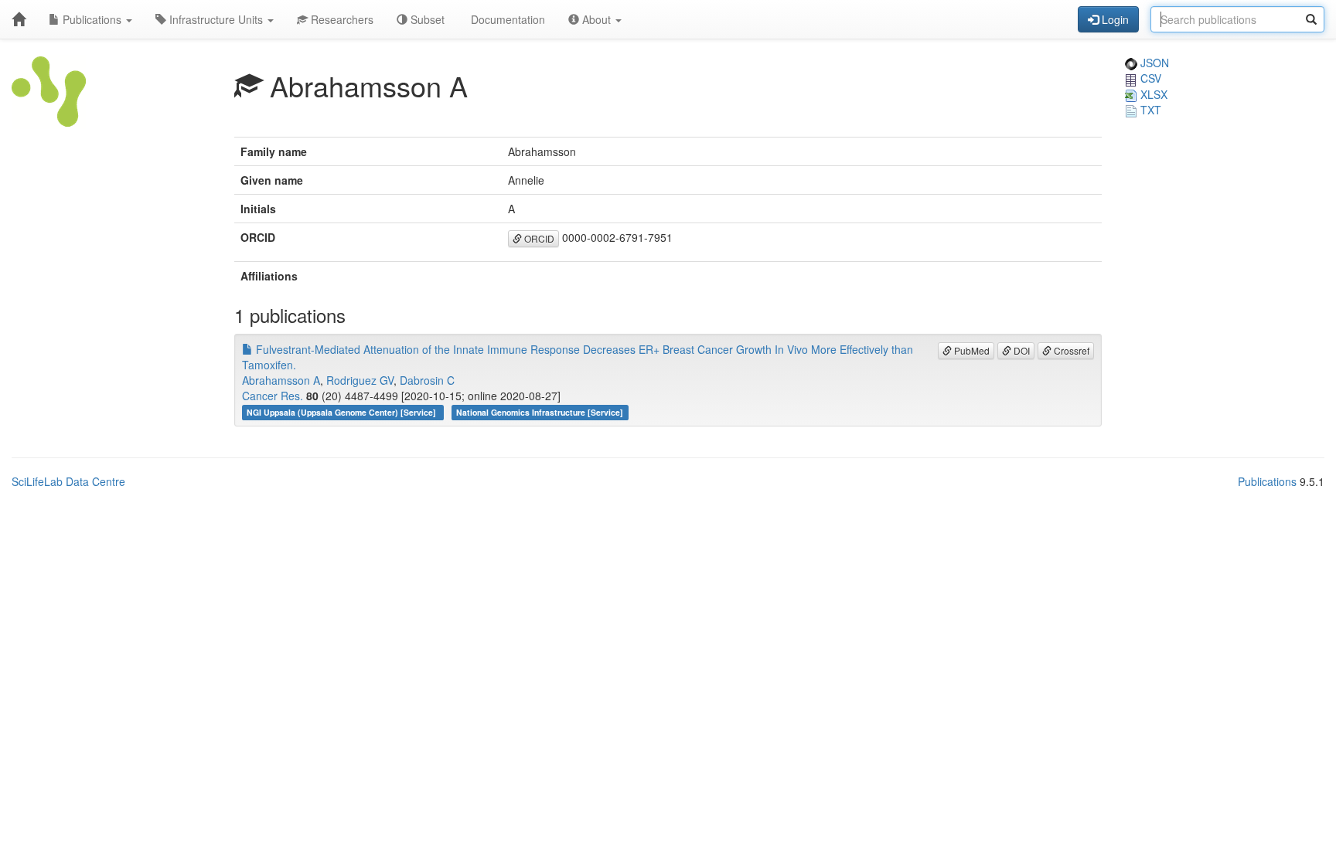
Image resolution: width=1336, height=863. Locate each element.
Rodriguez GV (360, 380)
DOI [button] (1020, 350)
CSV (1149, 78)
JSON (1153, 62)
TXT (1149, 109)
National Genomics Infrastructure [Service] (539, 412)
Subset (426, 19)
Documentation (506, 19)
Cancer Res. (272, 395)
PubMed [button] (971, 350)
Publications (92, 19)
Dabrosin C (427, 380)
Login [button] (1114, 19)
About (596, 19)
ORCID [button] (538, 238)
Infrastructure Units (216, 19)
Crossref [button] (1070, 350)
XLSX (1152, 94)
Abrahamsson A (281, 380)
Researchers (340, 19)
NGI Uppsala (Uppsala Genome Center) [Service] (342, 412)
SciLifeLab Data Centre (68, 481)
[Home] (18, 19)
